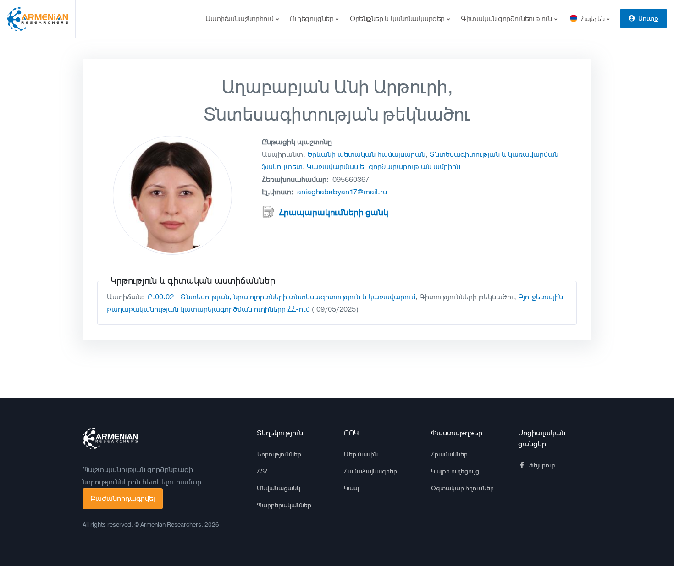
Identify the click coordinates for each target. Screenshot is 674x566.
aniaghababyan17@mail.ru (342, 192)
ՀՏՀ (262, 471)
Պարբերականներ (284, 505)
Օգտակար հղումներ (462, 488)
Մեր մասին (361, 454)
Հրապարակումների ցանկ (333, 213)
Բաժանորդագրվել (122, 498)
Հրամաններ (449, 454)
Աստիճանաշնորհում (240, 18)
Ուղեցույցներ (312, 18)
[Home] (41, 19)
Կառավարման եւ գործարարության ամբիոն (383, 166)
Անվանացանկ (278, 488)
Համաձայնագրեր (370, 471)
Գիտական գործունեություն (507, 18)
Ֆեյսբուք (542, 465)
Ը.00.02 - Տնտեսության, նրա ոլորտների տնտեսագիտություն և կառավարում (281, 297)
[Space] (110, 438)
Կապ (351, 488)
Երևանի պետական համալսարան (366, 154)
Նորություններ (279, 454)
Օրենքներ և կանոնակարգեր (398, 18)
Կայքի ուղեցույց (455, 471)
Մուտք (648, 18)
